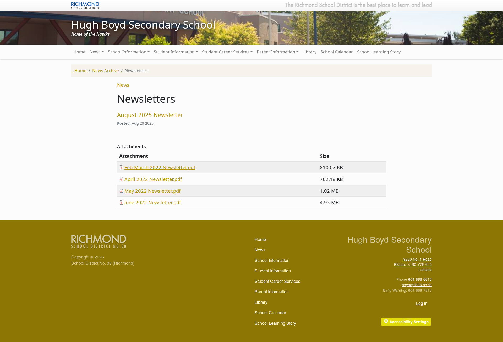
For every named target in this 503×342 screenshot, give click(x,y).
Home (79, 52)
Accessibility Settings (406, 321)
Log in (422, 303)
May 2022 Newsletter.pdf (152, 190)
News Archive (105, 71)
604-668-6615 (420, 279)
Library (309, 52)
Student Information (174, 52)
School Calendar (337, 52)
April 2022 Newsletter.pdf (153, 179)
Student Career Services (225, 52)
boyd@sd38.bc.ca (417, 284)
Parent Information (276, 52)
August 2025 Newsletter (150, 115)
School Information (127, 52)
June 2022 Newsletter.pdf (152, 202)
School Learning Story (379, 52)
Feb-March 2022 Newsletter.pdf (159, 167)
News (95, 52)
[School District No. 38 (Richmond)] (85, 5)
